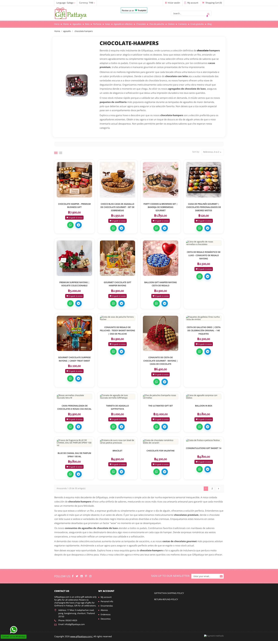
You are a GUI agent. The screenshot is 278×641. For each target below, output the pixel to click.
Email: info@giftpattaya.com (71, 624)
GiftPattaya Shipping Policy (169, 593)
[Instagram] (90, 576)
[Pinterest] (86, 576)
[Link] (83, 13)
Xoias (107, 24)
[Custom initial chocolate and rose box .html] (74, 396)
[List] (60, 153)
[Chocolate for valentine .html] (160, 441)
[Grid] (55, 153)
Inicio (56, 24)
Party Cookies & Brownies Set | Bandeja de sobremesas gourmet (160, 207)
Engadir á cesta (75, 217)
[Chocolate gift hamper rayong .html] (117, 258)
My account (106, 591)
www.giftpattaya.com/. (81, 636)
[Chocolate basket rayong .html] (160, 333)
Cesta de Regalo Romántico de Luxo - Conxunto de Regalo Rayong (203, 255)
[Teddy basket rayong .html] (117, 318)
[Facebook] (73, 576)
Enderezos (105, 614)
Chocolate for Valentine (160, 450)
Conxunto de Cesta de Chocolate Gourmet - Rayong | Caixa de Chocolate (160, 360)
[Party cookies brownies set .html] (160, 179)
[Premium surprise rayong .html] (74, 258)
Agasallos (77, 24)
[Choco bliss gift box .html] (117, 179)
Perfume (97, 24)
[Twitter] (77, 576)
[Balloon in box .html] (203, 396)
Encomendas (107, 605)
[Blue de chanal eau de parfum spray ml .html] (74, 443)
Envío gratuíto (197, 24)
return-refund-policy (166, 599)
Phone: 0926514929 (67, 620)
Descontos (106, 619)
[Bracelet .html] (117, 441)
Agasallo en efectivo (123, 24)
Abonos (104, 610)
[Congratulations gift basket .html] (203, 440)
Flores (66, 24)
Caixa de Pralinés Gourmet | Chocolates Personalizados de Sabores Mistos (203, 207)
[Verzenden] (208, 13)
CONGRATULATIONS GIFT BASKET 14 (203, 448)
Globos (171, 24)
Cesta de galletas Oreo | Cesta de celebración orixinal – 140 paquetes (204, 330)
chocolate (203, 50)
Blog (209, 24)
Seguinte (218, 488)
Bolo (87, 24)
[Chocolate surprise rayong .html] (74, 333)
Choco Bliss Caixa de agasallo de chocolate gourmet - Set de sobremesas (117, 207)
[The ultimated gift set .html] (160, 396)
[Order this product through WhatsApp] (70, 225)
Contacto (182, 24)
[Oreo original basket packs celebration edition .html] (203, 318)
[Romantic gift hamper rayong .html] (203, 243)
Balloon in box (203, 405)
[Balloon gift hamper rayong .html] (160, 258)
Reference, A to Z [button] (212, 152)
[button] (75, 2)
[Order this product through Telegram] (78, 225)
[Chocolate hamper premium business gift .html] (74, 179)
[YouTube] (81, 576)
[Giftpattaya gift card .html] (117, 396)
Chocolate (141, 24)
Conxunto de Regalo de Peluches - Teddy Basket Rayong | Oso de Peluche (117, 330)
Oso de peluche (156, 24)
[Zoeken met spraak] (207, 16)
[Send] (13, 629)
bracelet (117, 450)
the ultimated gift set (160, 405)
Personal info (107, 601)
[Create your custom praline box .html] (203, 179)
